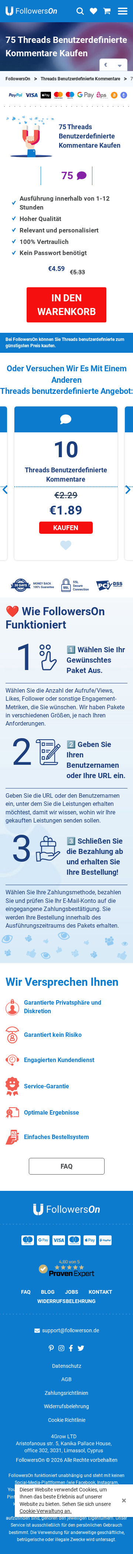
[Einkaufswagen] (106, 11)
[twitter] (81, 1348)
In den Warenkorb (66, 304)
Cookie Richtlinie (66, 1420)
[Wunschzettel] (93, 11)
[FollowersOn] (66, 1206)
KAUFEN (65, 528)
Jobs (71, 1292)
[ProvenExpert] (66, 1266)
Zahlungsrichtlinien (66, 1393)
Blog (48, 1292)
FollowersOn (18, 78)
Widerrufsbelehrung (66, 1301)
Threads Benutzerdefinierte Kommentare (80, 78)
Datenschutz (66, 1366)
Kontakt (100, 1292)
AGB (66, 1379)
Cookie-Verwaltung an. (46, 1511)
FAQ (66, 1166)
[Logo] (31, 11)
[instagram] (61, 1348)
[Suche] (80, 11)
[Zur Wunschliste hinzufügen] (65, 545)
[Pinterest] (51, 1348)
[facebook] (71, 1348)
